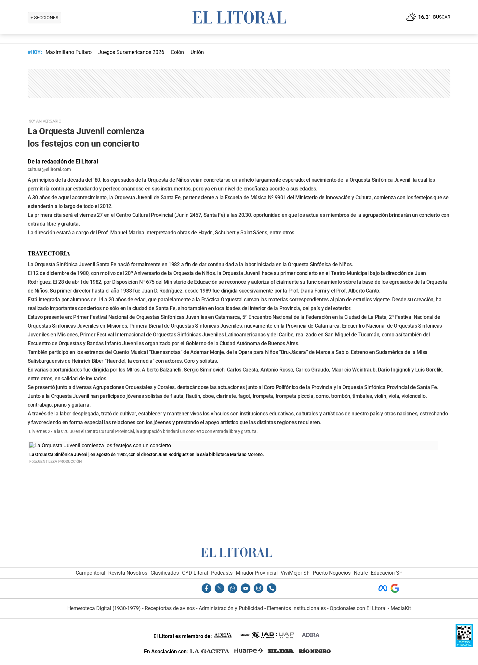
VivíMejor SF (295, 573)
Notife (361, 573)
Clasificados (165, 573)
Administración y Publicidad (231, 608)
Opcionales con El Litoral (358, 608)
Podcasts (221, 573)
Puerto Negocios (332, 573)
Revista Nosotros (127, 573)
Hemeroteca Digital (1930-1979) (104, 608)
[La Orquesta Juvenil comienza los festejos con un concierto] (100, 445)
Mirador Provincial (257, 573)
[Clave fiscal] (464, 645)
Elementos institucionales (296, 608)
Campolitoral (90, 573)
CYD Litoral (195, 573)
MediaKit (401, 608)
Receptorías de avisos (170, 608)
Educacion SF (386, 573)
